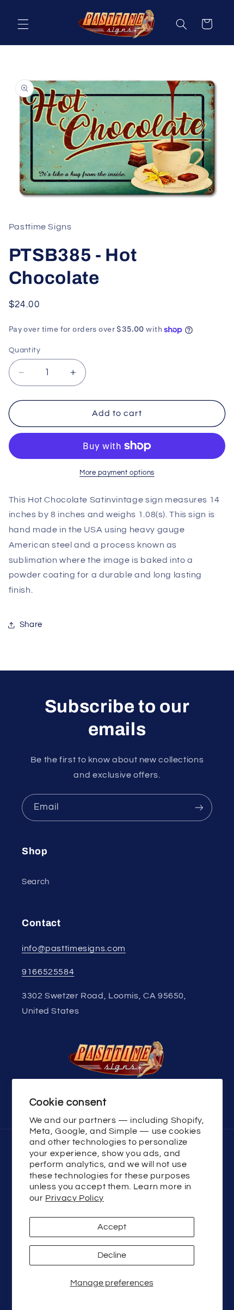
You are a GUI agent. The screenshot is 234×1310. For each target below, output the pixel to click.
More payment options (117, 472)
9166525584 (48, 971)
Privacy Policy (74, 1198)
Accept (111, 1226)
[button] (22, 23)
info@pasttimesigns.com (74, 948)
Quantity (24, 350)
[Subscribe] (199, 807)
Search (36, 882)
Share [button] (31, 624)
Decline (111, 1255)
